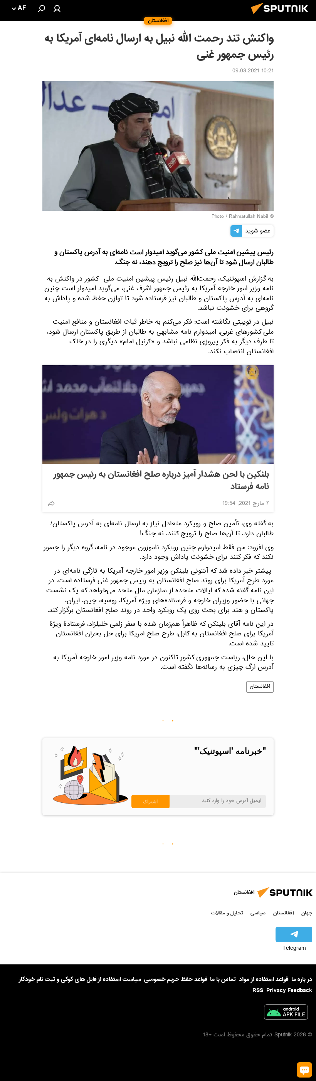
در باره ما (301, 979)
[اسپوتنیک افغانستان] (282, 16)
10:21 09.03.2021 (253, 71)
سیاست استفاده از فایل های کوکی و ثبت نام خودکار (80, 979)
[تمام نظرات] (304, 1070)
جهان (306, 913)
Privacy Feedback (289, 990)
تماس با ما (223, 979)
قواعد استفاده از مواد (263, 979)
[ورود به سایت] (57, 8)
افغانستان (260, 687)
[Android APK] (286, 1013)
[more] (51, 503)
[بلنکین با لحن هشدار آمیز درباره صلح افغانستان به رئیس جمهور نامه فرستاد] (158, 414)
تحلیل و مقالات (227, 913)
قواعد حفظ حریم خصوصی (175, 979)
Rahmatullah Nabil (248, 217)
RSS (257, 990)
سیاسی (258, 913)
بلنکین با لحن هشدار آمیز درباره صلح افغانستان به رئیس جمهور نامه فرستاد (161, 480)
